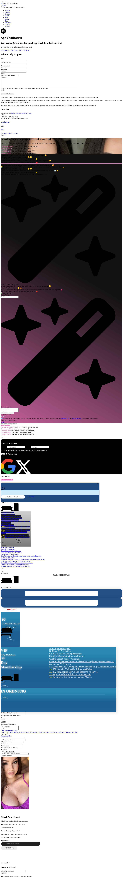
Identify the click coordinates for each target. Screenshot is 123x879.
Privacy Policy (76, 418)
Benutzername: (5, 66)
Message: (3, 77)
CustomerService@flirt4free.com (21, 113)
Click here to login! (26, 876)
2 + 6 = (3, 90)
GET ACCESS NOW (7, 50)
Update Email (9, 848)
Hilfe (2, 500)
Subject (3, 73)
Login (16, 50)
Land (2, 751)
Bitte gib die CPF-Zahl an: (8, 724)
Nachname (4, 740)
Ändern (10, 639)
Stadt (2, 744)
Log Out (3, 5)
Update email (5, 840)
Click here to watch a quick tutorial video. (14, 834)
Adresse (3, 742)
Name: (3, 58)
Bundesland (4, 748)
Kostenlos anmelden (7, 480)
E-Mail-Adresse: (6, 62)
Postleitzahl (4, 713)
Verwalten (21, 609)
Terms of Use (65, 418)
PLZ (2, 750)
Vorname (3, 738)
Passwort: (4, 69)
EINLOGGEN (5, 425)
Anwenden (30, 497)
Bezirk (3, 746)
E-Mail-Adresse (5, 753)
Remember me (12, 454)
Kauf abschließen (6, 736)
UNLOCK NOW (24, 50)
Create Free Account (7, 413)
